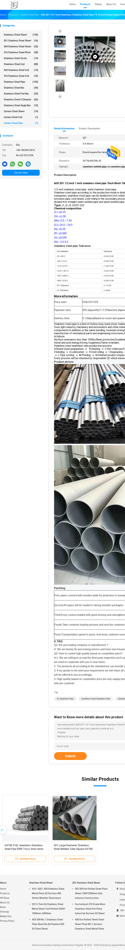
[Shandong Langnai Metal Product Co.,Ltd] (14, 5)
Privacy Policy (7, 921)
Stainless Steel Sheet (21, 34)
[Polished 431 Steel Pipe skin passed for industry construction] (95, 57)
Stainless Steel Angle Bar (21, 105)
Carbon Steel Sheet (21, 111)
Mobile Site (6, 916)
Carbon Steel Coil (21, 117)
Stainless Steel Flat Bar (21, 93)
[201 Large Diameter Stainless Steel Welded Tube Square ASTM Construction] (74, 818)
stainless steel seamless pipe (95, 699)
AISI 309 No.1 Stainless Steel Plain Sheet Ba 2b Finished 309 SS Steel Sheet (48, 924)
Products (5, 893)
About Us (5, 902)
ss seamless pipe (65, 699)
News (3, 907)
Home (3, 888)
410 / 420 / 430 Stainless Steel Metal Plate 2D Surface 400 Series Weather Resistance (48, 893)
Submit (70, 756)
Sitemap (4, 911)
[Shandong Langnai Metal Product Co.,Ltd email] (4, 163)
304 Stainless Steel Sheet (21, 46)
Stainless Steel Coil (21, 64)
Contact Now (21, 172)
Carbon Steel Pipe (21, 123)
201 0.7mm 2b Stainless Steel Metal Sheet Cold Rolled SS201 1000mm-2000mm (48, 909)
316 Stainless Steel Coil (21, 76)
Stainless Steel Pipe (21, 82)
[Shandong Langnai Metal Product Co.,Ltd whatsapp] (12, 163)
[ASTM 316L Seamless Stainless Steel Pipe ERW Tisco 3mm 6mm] (25, 818)
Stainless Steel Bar (21, 87)
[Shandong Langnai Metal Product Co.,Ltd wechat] (20, 163)
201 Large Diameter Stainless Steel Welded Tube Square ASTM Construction (73, 849)
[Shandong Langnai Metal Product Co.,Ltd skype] (28, 163)
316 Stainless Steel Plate (21, 52)
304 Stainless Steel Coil (21, 70)
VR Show (4, 898)
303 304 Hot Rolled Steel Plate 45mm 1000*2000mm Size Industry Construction (91, 893)
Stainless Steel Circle (21, 58)
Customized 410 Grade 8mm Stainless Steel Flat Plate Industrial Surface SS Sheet (90, 909)
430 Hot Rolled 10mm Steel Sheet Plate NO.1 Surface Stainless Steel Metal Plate (89, 924)
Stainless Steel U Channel (21, 99)
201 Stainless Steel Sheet (21, 40)
